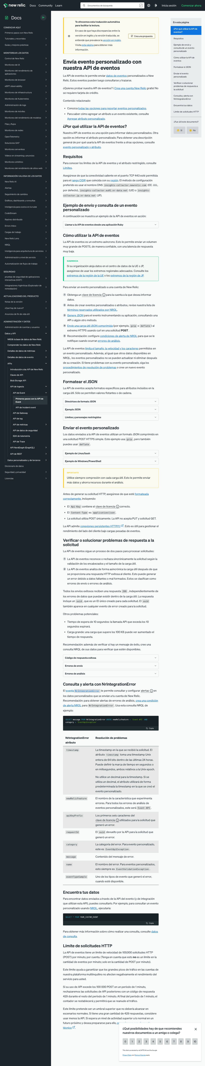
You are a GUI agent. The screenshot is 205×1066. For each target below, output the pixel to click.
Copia (151, 728)
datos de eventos (116, 75)
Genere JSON (75, 315)
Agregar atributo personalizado (86, 118)
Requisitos (179, 38)
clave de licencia (91, 294)
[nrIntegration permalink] (138, 684)
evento (82, 690)
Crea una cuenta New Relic (130, 88)
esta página (88, 44)
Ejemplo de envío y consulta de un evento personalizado (184, 47)
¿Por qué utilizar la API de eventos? (185, 30)
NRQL (93, 908)
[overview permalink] (128, 126)
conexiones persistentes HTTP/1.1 (100, 526)
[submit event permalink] (121, 427)
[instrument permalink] (99, 381)
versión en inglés (112, 40)
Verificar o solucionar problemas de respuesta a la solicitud (186, 86)
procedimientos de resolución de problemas (89, 367)
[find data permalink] (101, 892)
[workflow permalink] (121, 235)
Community (46, 5)
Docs (33, 5)
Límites (67, 167)
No (192, 130)
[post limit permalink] (114, 945)
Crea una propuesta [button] (143, 36)
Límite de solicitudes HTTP (186, 111)
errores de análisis (109, 340)
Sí (179, 130)
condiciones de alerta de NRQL (118, 336)
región (114, 180)
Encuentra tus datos (183, 105)
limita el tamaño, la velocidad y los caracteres (112, 348)
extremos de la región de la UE (85, 275)
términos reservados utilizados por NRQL (92, 309)
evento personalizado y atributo (82, 147)
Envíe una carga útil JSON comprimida (90, 325)
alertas (145, 690)
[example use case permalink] (91, 209)
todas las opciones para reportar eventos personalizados (112, 108)
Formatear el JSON (182, 67)
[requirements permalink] (84, 156)
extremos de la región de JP (126, 275)
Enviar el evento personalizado (181, 75)
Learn (58, 5)
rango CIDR (79, 180)
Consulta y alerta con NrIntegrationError (183, 97)
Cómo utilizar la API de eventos (184, 59)
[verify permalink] (80, 544)
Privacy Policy (127, 1055)
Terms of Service (140, 1055)
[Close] (195, 1029)
